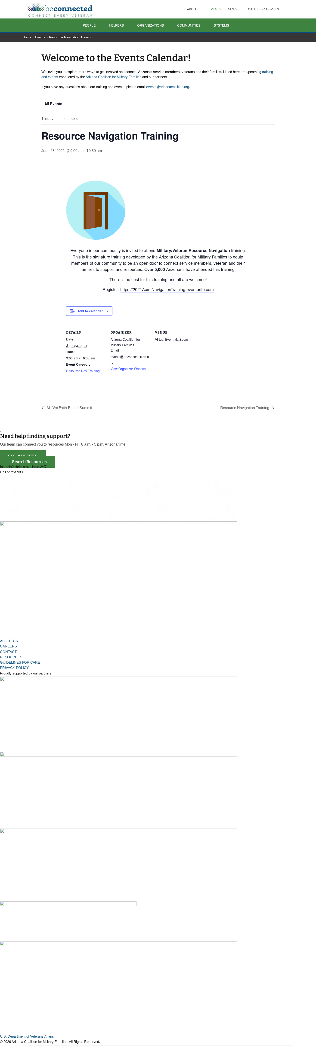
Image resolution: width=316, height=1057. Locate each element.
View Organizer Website (128, 368)
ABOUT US (9, 641)
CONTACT (8, 652)
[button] (200, 9)
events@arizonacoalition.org (167, 87)
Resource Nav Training (83, 370)
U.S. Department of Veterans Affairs (27, 1036)
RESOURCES (11, 657)
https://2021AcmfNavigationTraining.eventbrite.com (167, 289)
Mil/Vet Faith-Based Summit (69, 407)
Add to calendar (90, 311)
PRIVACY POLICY (14, 668)
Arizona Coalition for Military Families (113, 77)
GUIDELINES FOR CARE (20, 662)
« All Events (51, 103)
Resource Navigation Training (245, 407)
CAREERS (8, 646)
